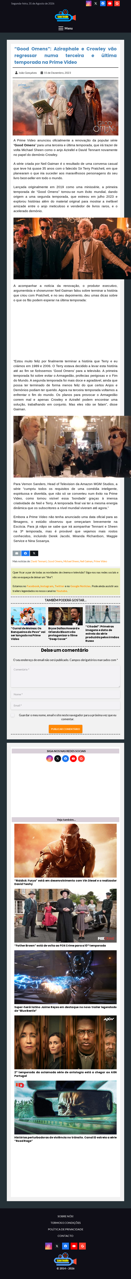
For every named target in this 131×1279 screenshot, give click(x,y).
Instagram (46, 586)
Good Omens (55, 561)
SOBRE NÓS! (66, 1216)
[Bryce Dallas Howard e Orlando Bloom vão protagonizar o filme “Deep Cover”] (65, 624)
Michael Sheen (71, 561)
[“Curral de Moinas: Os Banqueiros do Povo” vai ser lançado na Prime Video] (28, 624)
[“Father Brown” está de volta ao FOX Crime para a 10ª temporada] (65, 918)
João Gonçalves (28, 72)
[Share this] (25, 553)
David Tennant (39, 561)
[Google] (117, 3)
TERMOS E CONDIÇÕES (65, 1222)
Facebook (33, 586)
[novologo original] (65, 15)
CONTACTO (65, 1235)
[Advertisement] (65, 331)
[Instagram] (88, 3)
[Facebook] (103, 3)
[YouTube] (110, 3)
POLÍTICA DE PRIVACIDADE (65, 1229)
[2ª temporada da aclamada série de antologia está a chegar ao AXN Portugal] (65, 1046)
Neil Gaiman (86, 561)
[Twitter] (95, 3)
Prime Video (100, 561)
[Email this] (17, 553)
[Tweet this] (34, 553)
